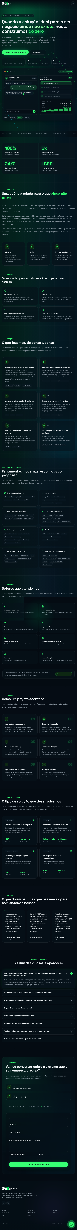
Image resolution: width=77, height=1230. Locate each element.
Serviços (27, 117)
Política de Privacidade (58, 1224)
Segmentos (5, 1213)
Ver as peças (36, 52)
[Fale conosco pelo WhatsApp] (71, 1224)
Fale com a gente (62, 674)
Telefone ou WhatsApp (17, 1154)
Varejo (19, 117)
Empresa (12, 1124)
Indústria (12, 117)
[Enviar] (34, 111)
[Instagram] (8, 1203)
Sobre (4, 1210)
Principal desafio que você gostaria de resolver (25, 1140)
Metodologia (31, 1213)
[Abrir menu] (73, 3)
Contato (30, 1215)
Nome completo (14, 1117)
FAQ (3, 1215)
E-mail (42, 1154)
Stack (55, 1210)
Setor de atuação (15, 1132)
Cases (55, 1213)
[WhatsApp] (4, 1203)
